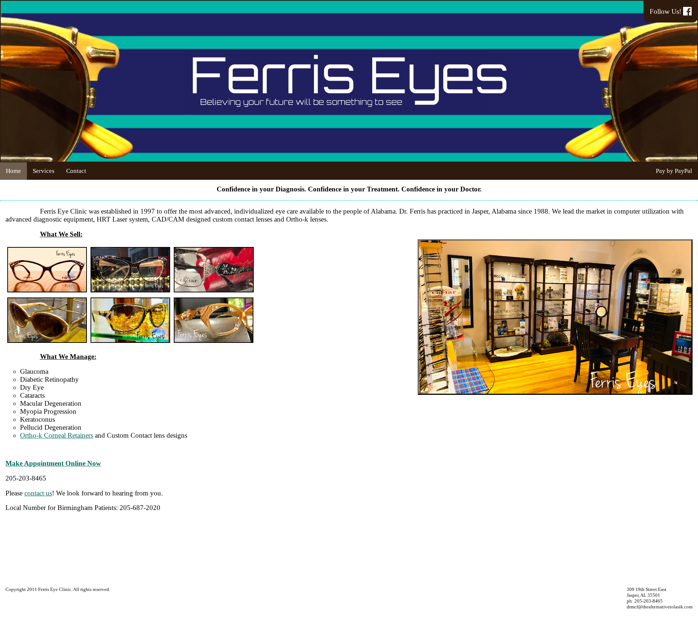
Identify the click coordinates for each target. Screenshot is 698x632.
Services (44, 170)
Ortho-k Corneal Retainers (56, 435)
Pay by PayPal (674, 170)
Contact (76, 170)
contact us (38, 493)
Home (13, 170)
